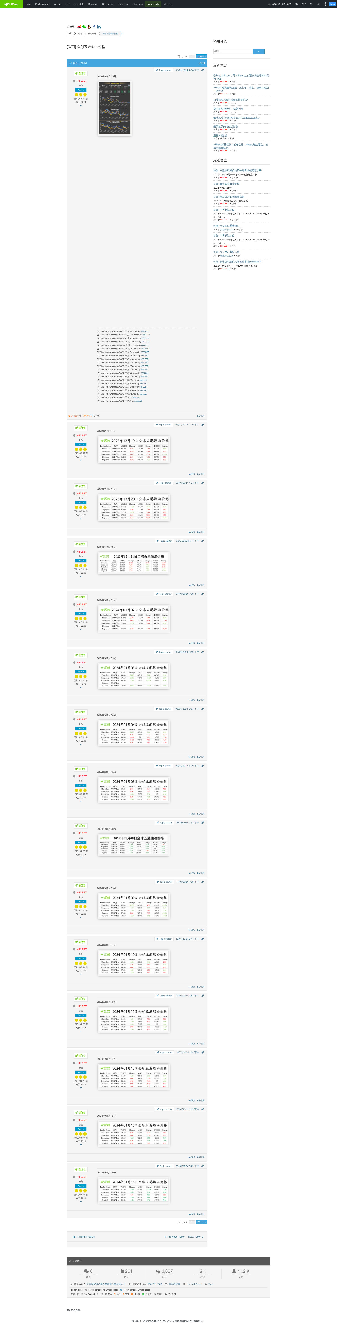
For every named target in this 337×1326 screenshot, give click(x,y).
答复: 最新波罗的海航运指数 (228, 196)
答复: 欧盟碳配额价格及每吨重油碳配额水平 (237, 170)
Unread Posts (194, 1284)
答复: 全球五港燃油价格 (226, 183)
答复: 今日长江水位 (223, 209)
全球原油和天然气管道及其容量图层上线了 (236, 117)
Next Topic (195, 1236)
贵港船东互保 (226, 229)
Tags (210, 1284)
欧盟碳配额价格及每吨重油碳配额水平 (106, 1284)
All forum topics (85, 1236)
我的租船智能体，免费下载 (228, 108)
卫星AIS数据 (220, 135)
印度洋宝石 (87, 416)
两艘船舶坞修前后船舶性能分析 (230, 99)
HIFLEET (82, 80)
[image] (115, 133)
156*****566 (155, 1284)
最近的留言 (174, 1284)
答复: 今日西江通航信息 (226, 225)
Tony (76, 416)
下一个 (201, 56)
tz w (70, 416)
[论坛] (70, 33)
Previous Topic (175, 1236)
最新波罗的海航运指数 (225, 126)
